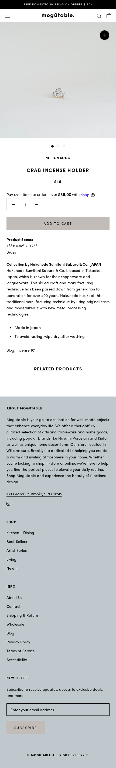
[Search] (99, 15)
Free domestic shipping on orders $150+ (58, 4)
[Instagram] (8, 503)
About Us (14, 597)
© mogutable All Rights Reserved (58, 755)
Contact (13, 606)
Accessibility (16, 659)
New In (12, 568)
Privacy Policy (18, 641)
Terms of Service (20, 650)
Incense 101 (26, 350)
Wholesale (15, 624)
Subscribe (25, 727)
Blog (10, 633)
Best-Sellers (16, 541)
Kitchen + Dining (20, 532)
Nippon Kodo (58, 157)
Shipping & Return (22, 615)
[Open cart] (109, 15)
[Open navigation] (7, 15)
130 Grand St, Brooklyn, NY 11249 (34, 493)
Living (11, 559)
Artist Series (16, 550)
